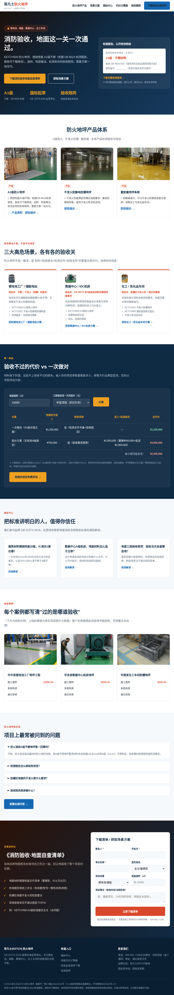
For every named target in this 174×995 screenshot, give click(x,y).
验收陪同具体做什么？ (23, 790)
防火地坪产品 (79, 5)
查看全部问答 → (19, 804)
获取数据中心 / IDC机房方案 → (81, 325)
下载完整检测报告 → (114, 78)
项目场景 (99, 876)
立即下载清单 (130, 911)
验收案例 (136, 5)
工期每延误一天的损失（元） (67, 395)
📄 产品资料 (15, 212)
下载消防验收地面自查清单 (25, 78)
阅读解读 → (14, 571)
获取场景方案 (61, 78)
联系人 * (99, 849)
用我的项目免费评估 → (28, 477)
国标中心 (107, 5)
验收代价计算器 (69, 960)
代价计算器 (122, 5)
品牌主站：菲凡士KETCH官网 (134, 963)
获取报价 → (32, 212)
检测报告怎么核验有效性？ (25, 765)
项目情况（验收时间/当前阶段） (111, 890)
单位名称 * (100, 862)
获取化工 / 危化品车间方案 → (137, 322)
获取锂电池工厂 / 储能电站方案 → (27, 322)
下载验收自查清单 (157, 5)
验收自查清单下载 (70, 965)
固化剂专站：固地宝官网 (131, 968)
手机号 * (136, 849)
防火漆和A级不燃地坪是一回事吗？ (30, 746)
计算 (101, 402)
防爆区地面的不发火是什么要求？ (29, 778)
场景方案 (95, 5)
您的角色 (136, 862)
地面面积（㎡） (17, 396)
